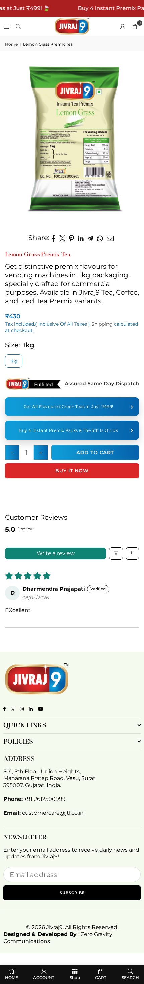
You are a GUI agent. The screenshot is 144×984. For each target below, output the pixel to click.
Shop (75, 977)
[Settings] (123, 26)
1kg (13, 361)
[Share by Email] (110, 237)
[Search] (18, 26)
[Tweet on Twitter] (62, 237)
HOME (11, 977)
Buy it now (72, 471)
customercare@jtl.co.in (53, 813)
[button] (135, 26)
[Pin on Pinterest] (71, 237)
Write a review (56, 553)
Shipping (102, 324)
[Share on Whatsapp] (100, 237)
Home (11, 44)
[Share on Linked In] (81, 237)
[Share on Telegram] (90, 237)
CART (100, 977)
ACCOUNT (43, 977)
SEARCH (130, 977)
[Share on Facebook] (53, 237)
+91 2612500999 (45, 799)
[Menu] (6, 26)
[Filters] (116, 553)
